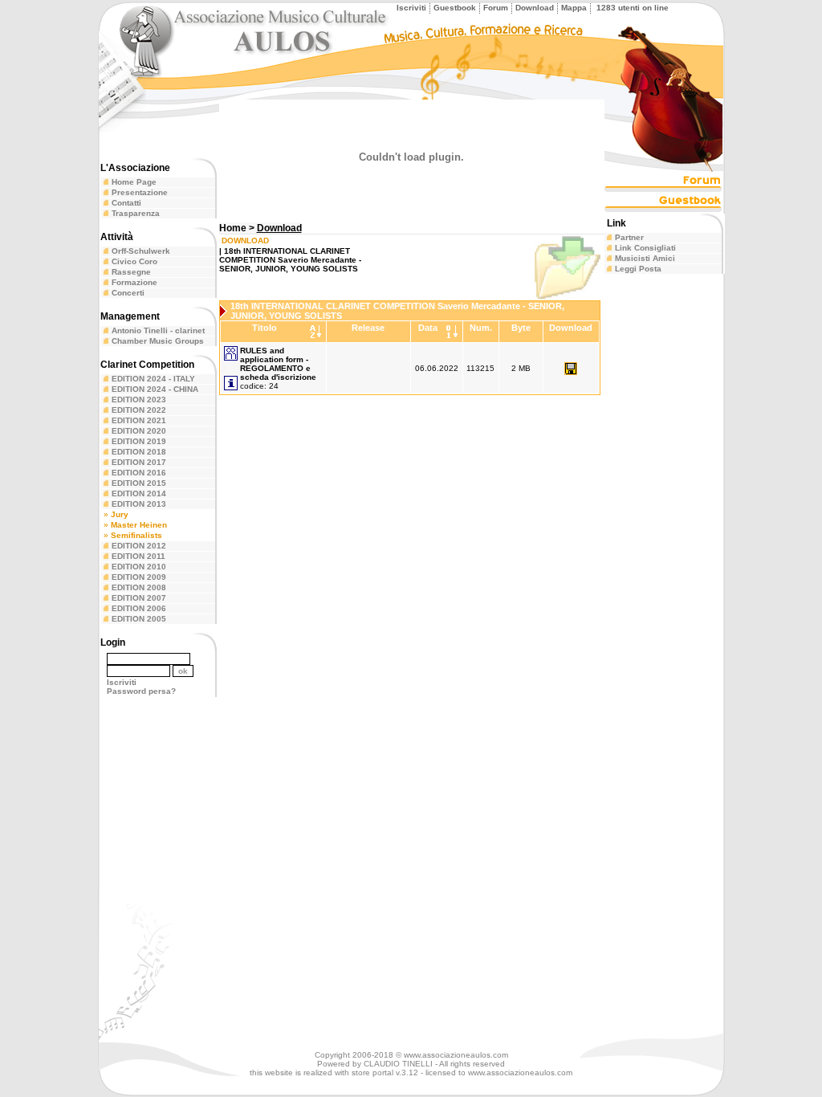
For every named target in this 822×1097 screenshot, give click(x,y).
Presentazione (140, 192)
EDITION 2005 (139, 618)
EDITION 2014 (139, 493)
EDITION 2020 (139, 430)
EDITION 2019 (139, 441)
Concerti (128, 292)
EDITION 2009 (139, 577)
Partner (629, 237)
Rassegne (131, 271)
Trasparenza (136, 213)
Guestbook (454, 7)
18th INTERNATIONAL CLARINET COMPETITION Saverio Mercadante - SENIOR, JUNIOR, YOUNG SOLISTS (290, 260)
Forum (495, 7)
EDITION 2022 (139, 410)
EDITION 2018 (139, 451)
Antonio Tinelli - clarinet (158, 330)
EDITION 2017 (139, 462)
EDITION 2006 (139, 608)
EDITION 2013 (139, 504)
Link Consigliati (645, 247)
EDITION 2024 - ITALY (153, 378)
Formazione (134, 282)
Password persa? (141, 691)
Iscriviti (411, 7)
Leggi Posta (638, 268)
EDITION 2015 (139, 483)
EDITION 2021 (139, 420)
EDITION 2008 (139, 587)
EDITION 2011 (138, 556)
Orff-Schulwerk (141, 251)
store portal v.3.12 (385, 1072)
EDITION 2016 (139, 472)
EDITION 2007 (139, 597)
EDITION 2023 (139, 399)
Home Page (134, 181)
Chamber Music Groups (158, 340)
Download (534, 7)
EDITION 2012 (139, 545)
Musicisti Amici (645, 258)
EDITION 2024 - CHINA (155, 389)
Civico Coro (134, 261)
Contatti (126, 202)
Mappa (574, 7)
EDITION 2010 (139, 566)
